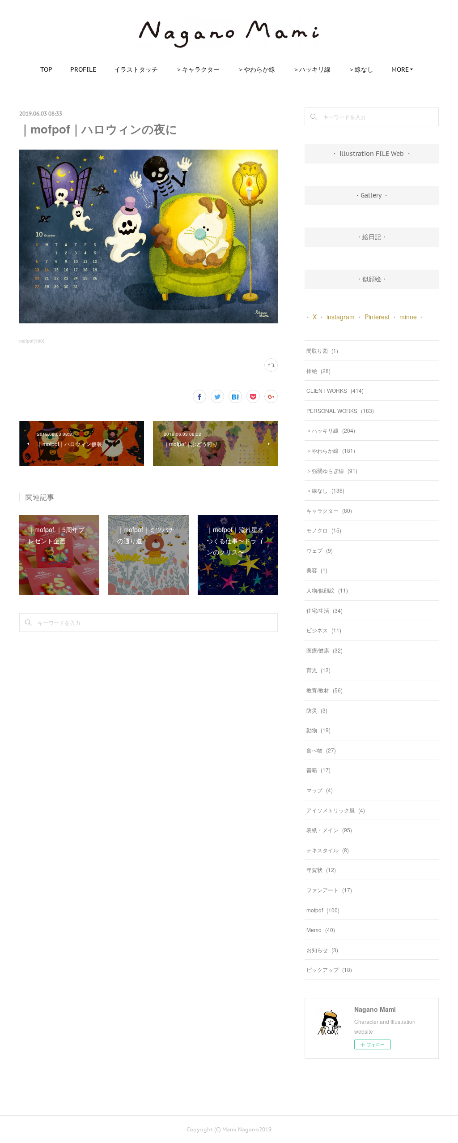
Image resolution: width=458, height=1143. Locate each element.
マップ (319, 790)
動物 (318, 730)
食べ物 (321, 750)
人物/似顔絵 (327, 590)
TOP (46, 69)
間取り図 (322, 350)
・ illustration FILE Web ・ (371, 154)
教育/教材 (324, 690)
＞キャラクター (198, 69)
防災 (316, 710)
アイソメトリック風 (335, 810)
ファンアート (329, 890)
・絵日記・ (371, 237)
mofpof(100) (31, 341)
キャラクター (329, 510)
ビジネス (323, 630)
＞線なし (360, 69)
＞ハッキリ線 (312, 69)
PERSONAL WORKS (340, 410)
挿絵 (318, 370)
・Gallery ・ (371, 195)
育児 (318, 670)
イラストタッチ (136, 69)
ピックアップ (329, 969)
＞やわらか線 (256, 69)
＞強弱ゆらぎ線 (331, 470)
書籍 (318, 769)
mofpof (322, 910)
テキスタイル (327, 850)
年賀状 (321, 869)
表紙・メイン (329, 830)
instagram (341, 316)
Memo (320, 929)
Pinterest (377, 316)
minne (408, 316)
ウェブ (319, 550)
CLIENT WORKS (335, 390)
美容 (316, 570)
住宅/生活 (324, 610)
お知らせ (322, 950)
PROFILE (83, 69)
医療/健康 (324, 650)
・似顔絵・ (371, 279)
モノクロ (323, 530)
